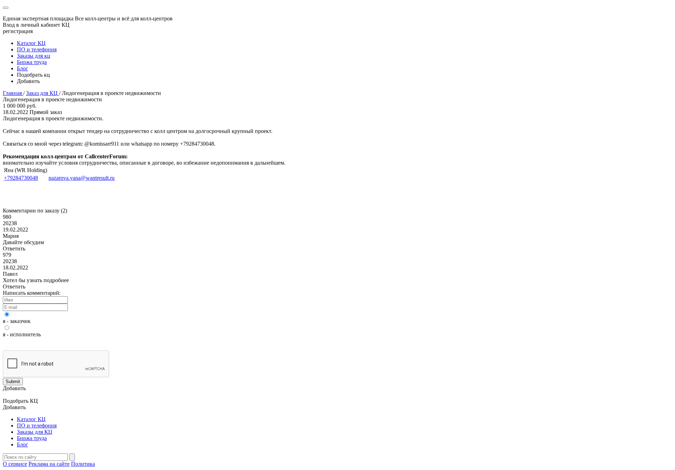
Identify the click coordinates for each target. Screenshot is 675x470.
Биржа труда (32, 62)
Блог (22, 68)
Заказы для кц (33, 56)
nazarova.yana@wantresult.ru (82, 178)
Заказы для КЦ (34, 432)
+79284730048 (21, 178)
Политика (83, 464)
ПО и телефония (37, 49)
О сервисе (15, 464)
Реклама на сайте (49, 464)
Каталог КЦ (31, 43)
